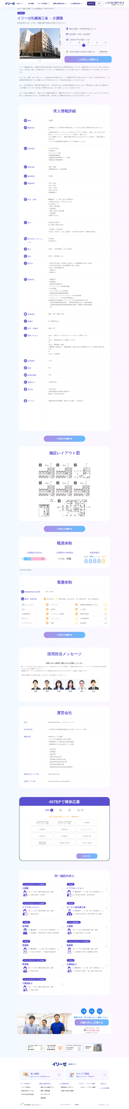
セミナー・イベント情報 (88, 1087)
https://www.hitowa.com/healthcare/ (59, 781)
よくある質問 (105, 1088)
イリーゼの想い (26, 1087)
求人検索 (31, 3)
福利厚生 (43, 1098)
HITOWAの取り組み (27, 1094)
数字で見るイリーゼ (27, 1090)
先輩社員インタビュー (67, 1087)
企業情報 (77, 1104)
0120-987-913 (115, 3)
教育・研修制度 (45, 1090)
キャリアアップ (45, 1094)
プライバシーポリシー (66, 1104)
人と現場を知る (75, 3)
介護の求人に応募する (91, 1022)
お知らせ (103, 1083)
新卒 (99, 3)
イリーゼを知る (42, 3)
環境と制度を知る (58, 3)
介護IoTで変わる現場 (67, 1090)
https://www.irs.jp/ (53, 774)
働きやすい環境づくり (47, 1087)
